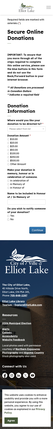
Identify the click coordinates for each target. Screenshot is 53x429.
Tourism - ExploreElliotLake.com (22, 304)
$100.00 (14, 153)
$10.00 (14, 139)
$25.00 (14, 146)
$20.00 (14, 142)
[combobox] (26, 128)
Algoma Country (34, 352)
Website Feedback (13, 339)
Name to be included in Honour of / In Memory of (26, 195)
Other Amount (18, 164)
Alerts (5, 329)
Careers (7, 332)
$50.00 (14, 149)
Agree (11, 420)
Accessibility (10, 336)
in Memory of (17, 184)
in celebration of (19, 180)
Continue (37, 230)
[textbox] (25, 128)
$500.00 (14, 160)
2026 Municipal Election (16, 323)
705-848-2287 (18, 295)
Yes (12, 215)
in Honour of (17, 187)
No (12, 219)
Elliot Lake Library (13, 301)
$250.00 (14, 156)
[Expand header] (48, 7)
